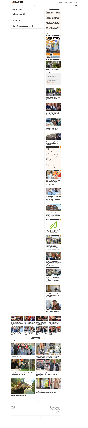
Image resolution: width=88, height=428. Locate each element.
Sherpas (46, 417)
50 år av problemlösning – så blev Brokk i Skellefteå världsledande (53, 99)
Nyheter (12, 5)
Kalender (12, 408)
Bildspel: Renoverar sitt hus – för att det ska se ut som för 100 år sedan (53, 295)
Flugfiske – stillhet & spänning (18, 395)
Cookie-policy (37, 417)
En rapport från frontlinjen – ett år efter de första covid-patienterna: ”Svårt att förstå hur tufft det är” (53, 198)
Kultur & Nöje (18, 5)
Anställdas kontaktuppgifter (54, 408)
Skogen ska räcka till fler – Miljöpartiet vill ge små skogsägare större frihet (52, 71)
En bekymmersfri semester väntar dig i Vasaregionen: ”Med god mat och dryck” (52, 128)
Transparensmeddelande (50, 82)
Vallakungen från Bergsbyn (52, 311)
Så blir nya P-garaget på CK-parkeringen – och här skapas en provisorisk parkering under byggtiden (47, 374)
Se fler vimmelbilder (36, 338)
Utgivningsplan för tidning (28, 404)
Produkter (25, 401)
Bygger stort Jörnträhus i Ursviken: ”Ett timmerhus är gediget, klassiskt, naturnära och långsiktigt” (53, 214)
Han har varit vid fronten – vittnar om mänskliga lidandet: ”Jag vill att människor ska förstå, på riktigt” (53, 263)
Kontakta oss (74, 2)
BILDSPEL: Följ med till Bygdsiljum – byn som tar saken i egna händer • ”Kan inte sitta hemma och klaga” (52, 247)
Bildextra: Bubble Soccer (17, 356)
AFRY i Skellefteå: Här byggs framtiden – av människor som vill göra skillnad (53, 113)
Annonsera (60, 2)
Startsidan (12, 401)
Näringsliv (24, 5)
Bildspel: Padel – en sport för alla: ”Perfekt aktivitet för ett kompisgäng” (21, 373)
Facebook (38, 401)
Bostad (36, 5)
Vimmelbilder (42, 5)
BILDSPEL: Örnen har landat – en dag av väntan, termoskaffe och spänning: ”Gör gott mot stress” (53, 279)
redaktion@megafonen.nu (56, 406)
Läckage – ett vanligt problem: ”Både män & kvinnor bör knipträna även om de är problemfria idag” (53, 182)
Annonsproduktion (27, 405)
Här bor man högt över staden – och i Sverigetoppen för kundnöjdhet (53, 143)
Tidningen (64, 2)
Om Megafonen (69, 2)
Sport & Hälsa (31, 5)
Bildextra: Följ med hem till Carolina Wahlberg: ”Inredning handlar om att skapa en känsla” (47, 356)
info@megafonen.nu (55, 407)
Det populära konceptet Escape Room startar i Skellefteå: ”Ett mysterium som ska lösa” (47, 391)
